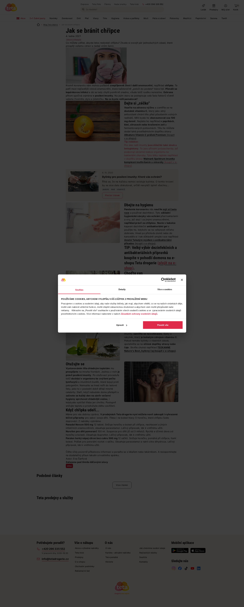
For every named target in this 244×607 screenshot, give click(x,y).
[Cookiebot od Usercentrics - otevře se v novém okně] (163, 280)
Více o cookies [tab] (164, 289)
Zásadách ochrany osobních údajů (139, 313)
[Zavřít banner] (182, 280)
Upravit (120, 325)
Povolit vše (162, 325)
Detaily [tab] (122, 289)
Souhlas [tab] (79, 289)
